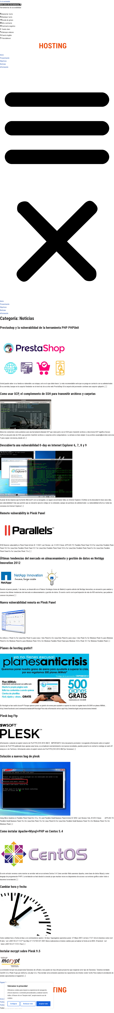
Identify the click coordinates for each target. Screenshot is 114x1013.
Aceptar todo (43, 1004)
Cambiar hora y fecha (13, 887)
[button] (10, 4)
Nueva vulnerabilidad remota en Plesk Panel (28, 602)
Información (4, 67)
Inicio (2, 55)
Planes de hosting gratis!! (16, 648)
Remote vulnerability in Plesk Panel (22, 513)
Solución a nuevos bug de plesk (20, 756)
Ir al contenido (5, 1)
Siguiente (4, 982)
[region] (28, 995)
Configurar (13, 1004)
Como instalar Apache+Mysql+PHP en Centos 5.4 (31, 831)
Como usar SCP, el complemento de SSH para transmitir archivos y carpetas (48, 394)
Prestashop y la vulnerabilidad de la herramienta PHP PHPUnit (39, 328)
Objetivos (3, 61)
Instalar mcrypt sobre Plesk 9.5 (20, 951)
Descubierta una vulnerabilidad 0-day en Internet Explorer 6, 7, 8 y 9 (43, 445)
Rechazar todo (28, 1004)
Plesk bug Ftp (9, 716)
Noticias (3, 64)
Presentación (4, 58)
